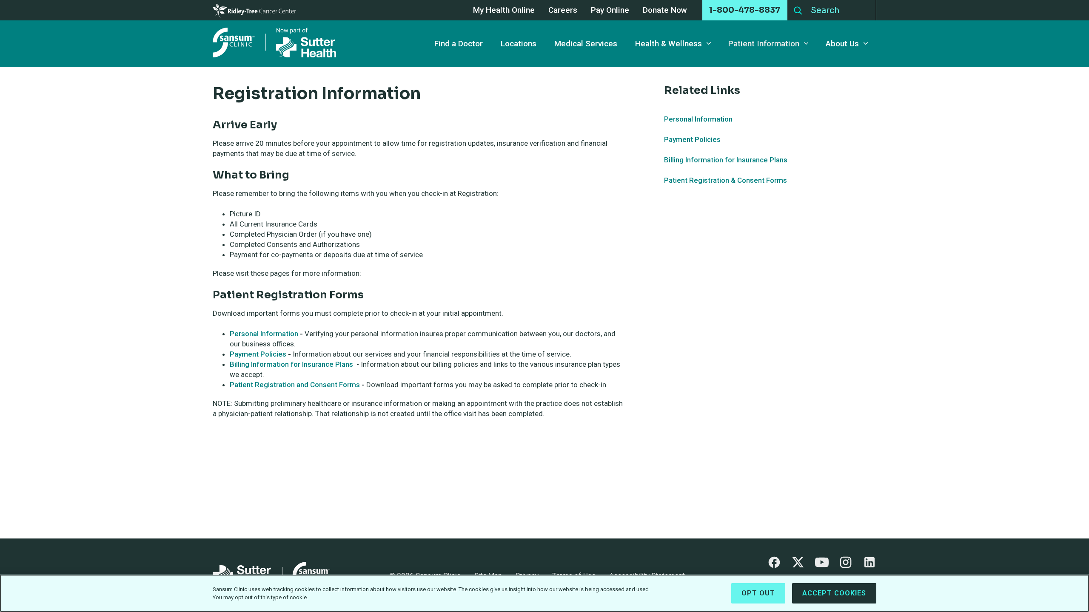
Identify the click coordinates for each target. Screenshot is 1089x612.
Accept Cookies (834, 593)
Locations (518, 43)
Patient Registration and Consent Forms (295, 384)
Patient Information (763, 43)
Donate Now (665, 10)
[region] (544, 593)
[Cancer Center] (254, 10)
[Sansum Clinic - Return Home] (276, 44)
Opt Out (758, 593)
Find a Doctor (458, 43)
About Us (842, 43)
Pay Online (610, 10)
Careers (562, 10)
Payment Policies (259, 354)
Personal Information (264, 333)
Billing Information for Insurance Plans (292, 364)
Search (798, 8)
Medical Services (585, 43)
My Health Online (504, 10)
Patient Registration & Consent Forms (725, 180)
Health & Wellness (668, 43)
